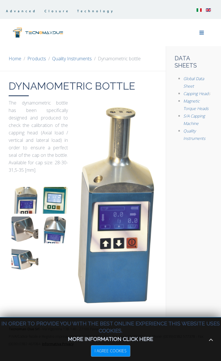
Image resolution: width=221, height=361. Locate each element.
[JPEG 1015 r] (25, 230)
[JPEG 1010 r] (54, 230)
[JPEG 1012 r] (25, 259)
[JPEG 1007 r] (54, 200)
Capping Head (195, 93)
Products (36, 58)
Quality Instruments (72, 58)
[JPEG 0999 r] (25, 200)
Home (15, 58)
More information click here (110, 339)
